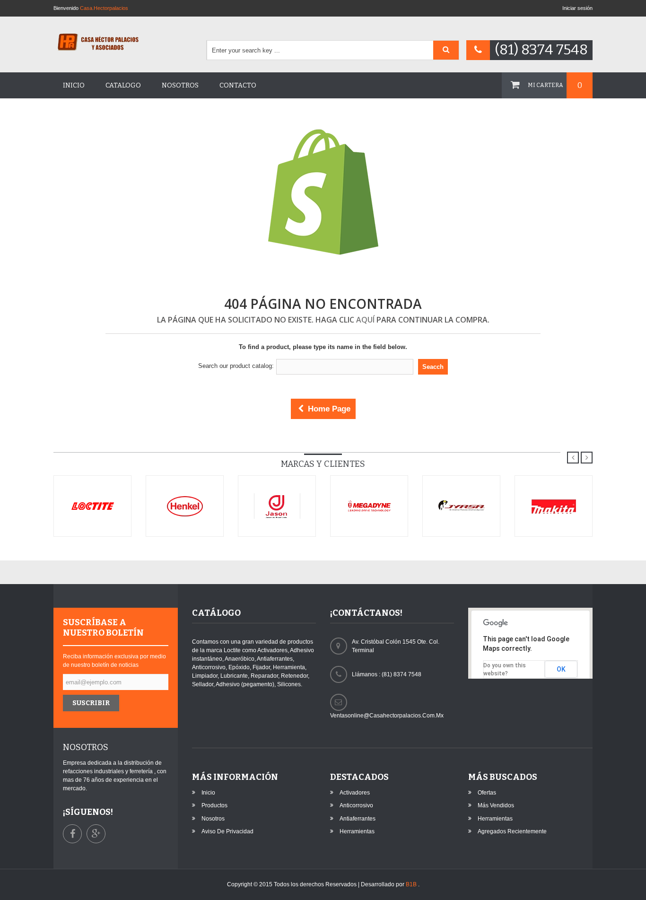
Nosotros (180, 85)
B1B (412, 884)
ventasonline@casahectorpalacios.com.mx (387, 715)
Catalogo (123, 85)
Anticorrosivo (356, 805)
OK (561, 669)
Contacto (237, 85)
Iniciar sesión (577, 8)
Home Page (328, 408)
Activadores (355, 792)
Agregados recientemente (512, 831)
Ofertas (487, 792)
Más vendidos (496, 805)
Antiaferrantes (357, 818)
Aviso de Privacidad (227, 831)
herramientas (357, 831)
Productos (214, 805)
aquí (365, 320)
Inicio (74, 85)
